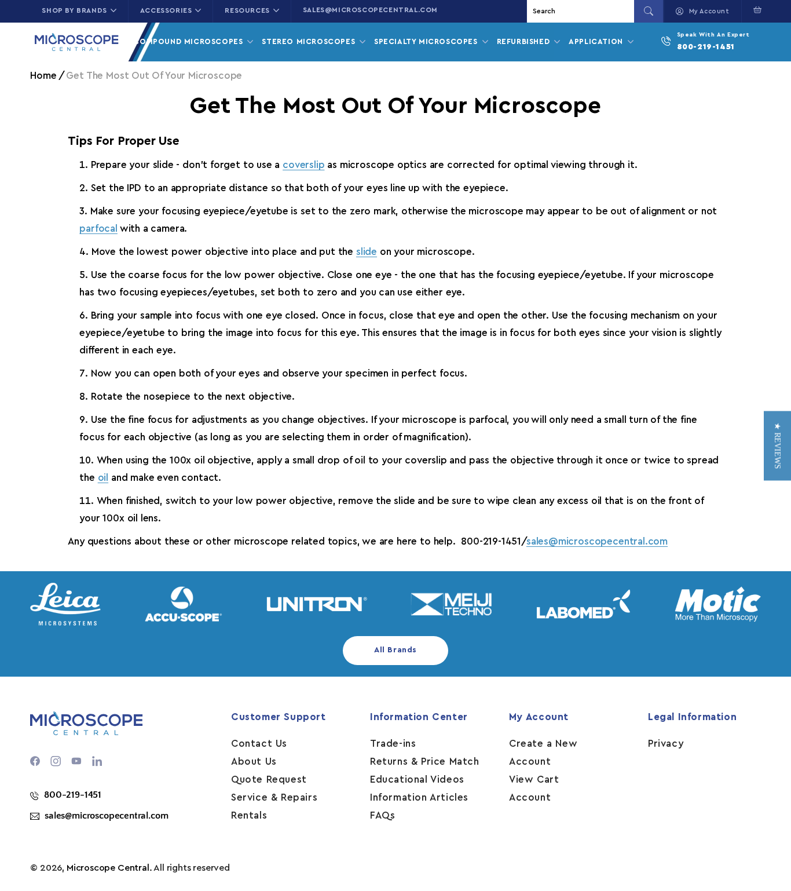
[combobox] (582, 11)
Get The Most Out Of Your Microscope (154, 76)
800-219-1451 (706, 47)
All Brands (395, 650)
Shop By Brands (74, 10)
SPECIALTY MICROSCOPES (427, 41)
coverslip (303, 165)
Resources (247, 10)
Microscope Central (108, 867)
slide (366, 252)
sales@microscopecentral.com (370, 9)
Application (597, 41)
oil (103, 478)
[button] (755, 10)
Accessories (166, 10)
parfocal (98, 228)
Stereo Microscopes (309, 41)
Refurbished (524, 41)
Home (43, 76)
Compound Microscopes (189, 41)
